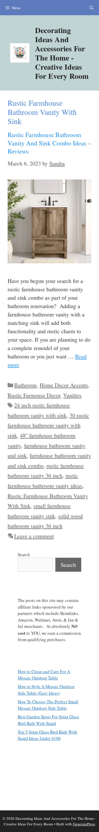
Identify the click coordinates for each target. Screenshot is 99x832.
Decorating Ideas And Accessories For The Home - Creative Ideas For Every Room (62, 52)
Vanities (72, 395)
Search (24, 554)
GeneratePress (84, 823)
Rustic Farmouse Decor (34, 395)
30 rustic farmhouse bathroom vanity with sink (48, 425)
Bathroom (25, 385)
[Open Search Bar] (91, 7)
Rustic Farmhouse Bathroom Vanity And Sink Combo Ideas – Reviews (49, 142)
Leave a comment (34, 536)
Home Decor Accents (64, 385)
